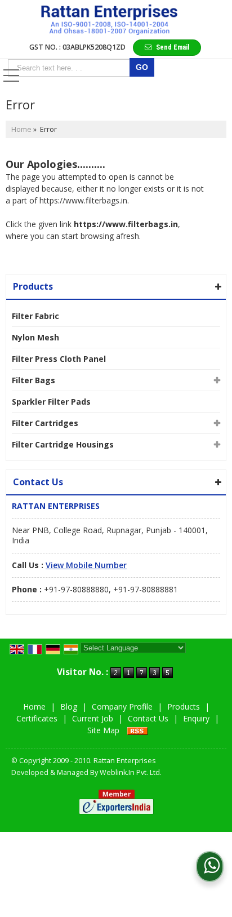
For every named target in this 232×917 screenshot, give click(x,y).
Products (33, 286)
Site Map (103, 730)
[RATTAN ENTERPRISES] (109, 20)
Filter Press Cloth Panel (59, 358)
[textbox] (70, 68)
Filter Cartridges (45, 423)
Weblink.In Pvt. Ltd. (131, 772)
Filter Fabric (35, 316)
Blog (68, 706)
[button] (86, 565)
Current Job (92, 718)
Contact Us (148, 718)
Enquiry (196, 718)
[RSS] (137, 730)
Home (21, 129)
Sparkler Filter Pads (51, 401)
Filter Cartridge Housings (63, 444)
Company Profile (122, 706)
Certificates (36, 718)
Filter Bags (33, 380)
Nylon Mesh (35, 337)
